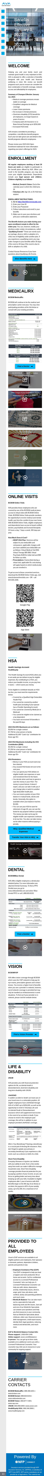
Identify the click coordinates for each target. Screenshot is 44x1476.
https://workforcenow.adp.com (29, 202)
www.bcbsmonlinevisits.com (18, 577)
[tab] (3, 11)
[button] (3, 1474)
